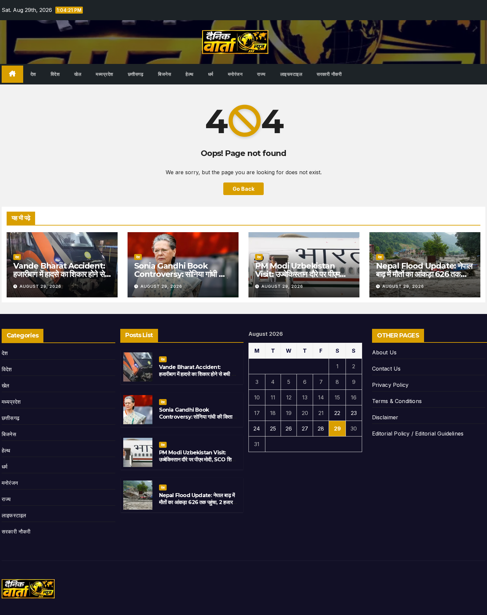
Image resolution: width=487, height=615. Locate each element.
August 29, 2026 (40, 286)
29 (337, 428)
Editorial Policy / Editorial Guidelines (418, 433)
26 (289, 428)
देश (33, 74)
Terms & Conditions (397, 401)
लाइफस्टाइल (291, 74)
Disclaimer (385, 417)
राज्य (261, 74)
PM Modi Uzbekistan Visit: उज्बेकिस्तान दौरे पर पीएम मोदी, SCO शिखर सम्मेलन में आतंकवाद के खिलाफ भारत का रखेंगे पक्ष (198, 462)
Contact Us (386, 368)
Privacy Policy (390, 385)
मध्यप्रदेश (104, 74)
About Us (384, 352)
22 (337, 413)
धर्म (210, 74)
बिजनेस (164, 74)
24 (256, 428)
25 (273, 428)
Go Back (243, 188)
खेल (77, 74)
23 (354, 413)
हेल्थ (189, 74)
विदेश (55, 74)
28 (321, 428)
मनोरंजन (235, 74)
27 (305, 428)
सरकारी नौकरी (329, 74)
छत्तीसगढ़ (136, 74)
